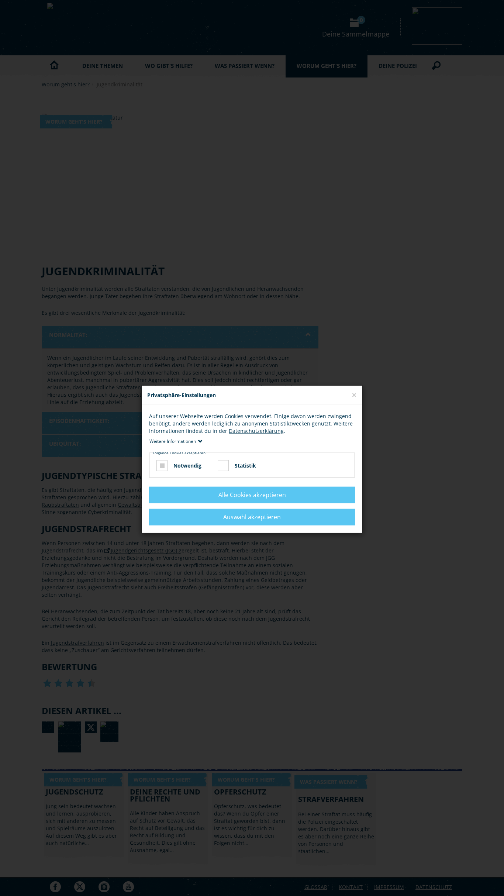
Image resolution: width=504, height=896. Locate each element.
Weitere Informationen (172, 441)
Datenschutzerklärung (256, 430)
